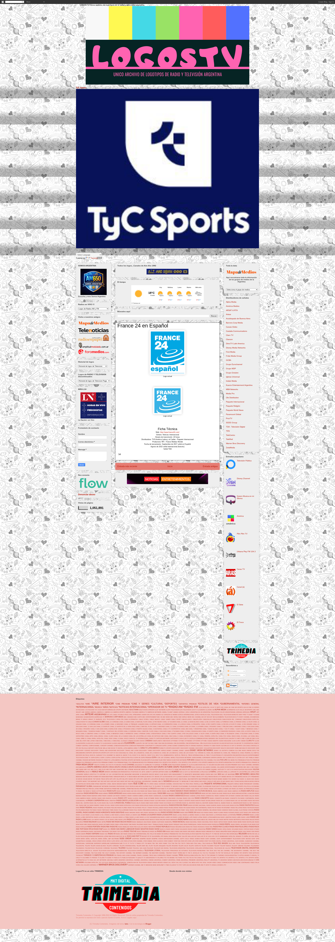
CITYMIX (181, 741)
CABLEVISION (216, 719)
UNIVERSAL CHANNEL (133, 860)
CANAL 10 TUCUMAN (169, 722)
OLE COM (138, 783)
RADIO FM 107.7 (142, 807)
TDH (176, 843)
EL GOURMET (108, 755)
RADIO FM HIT (212, 807)
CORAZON (158, 745)
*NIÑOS (105, 707)
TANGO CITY (140, 843)
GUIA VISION (196, 767)
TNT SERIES (235, 853)
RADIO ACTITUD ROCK (99, 791)
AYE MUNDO (157, 714)
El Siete (240, 605)
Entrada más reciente (127, 466)
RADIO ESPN (115, 805)
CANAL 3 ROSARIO (210, 726)
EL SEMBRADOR (166, 755)
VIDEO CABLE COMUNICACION (222, 862)
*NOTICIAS (113, 707)
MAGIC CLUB (159, 774)
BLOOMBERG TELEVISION (224, 717)
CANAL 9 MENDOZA (112, 733)
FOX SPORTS (163, 762)
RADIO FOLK (133, 810)
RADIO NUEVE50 (93, 824)
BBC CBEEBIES (129, 717)
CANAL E (175, 736)
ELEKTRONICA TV (218, 755)
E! (114, 753)
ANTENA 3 (182, 712)
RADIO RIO (189, 826)
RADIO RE (114, 826)
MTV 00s (116, 779)
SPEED (99, 841)
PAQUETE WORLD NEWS (235, 784)
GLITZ (191, 764)
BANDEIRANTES (89, 717)
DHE (109, 748)
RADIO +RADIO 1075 (210, 788)
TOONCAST (79, 855)
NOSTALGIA (82, 784)
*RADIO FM (190, 706)
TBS (153, 843)
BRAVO (85, 719)
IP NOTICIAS (135, 772)
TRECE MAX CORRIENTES (157, 855)
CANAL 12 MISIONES (117, 724)
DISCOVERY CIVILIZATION (203, 748)
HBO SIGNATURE (118, 769)
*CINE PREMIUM (122, 704)
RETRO (249, 834)
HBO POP (109, 769)
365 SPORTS (239, 707)
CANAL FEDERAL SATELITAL (209, 736)
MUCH (168, 779)
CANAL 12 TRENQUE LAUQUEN (134, 724)
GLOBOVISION (198, 764)
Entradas (233, 671)
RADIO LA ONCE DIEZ (202, 815)
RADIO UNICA (170, 831)
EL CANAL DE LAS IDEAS (168, 753)
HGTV (147, 769)
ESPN (93, 757)
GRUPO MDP (152, 767)
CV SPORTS (238, 745)
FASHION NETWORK (89, 760)
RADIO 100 (227, 788)
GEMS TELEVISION (174, 764)
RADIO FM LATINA (236, 807)
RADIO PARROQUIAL (190, 824)
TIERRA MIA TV (182, 853)
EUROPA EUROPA (216, 757)
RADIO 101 (235, 788)
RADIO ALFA (111, 791)
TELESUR (150, 848)
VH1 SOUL (203, 862)
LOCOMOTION (116, 774)
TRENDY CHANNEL (172, 855)
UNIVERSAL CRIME (174, 860)
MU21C (163, 779)
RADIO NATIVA (218, 822)
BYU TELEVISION (109, 719)
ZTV (225, 865)
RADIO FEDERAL (86, 807)
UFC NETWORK (101, 860)
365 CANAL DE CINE (227, 707)
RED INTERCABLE (232, 834)
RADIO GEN (193, 810)
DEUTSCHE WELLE (101, 748)
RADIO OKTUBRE (104, 824)
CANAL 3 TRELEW (222, 726)
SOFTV (182, 838)
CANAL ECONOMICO (185, 736)
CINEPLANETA (157, 741)
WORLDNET (160, 865)
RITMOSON (92, 836)
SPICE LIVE (119, 841)
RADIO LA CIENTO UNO (133, 815)
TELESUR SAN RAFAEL (161, 848)
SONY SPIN (255, 838)
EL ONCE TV (149, 755)
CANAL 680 (184, 729)
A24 (244, 707)
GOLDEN (211, 764)
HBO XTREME (128, 769)
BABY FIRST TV (244, 714)
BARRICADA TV (99, 717)
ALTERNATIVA (231, 709)
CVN (244, 745)
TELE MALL (198, 843)
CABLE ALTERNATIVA (131, 719)
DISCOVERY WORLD (159, 750)
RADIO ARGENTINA (91, 793)
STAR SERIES (199, 841)
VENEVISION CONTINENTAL (117, 862)
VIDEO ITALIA (254, 862)
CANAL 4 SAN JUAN (248, 726)
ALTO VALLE (240, 709)
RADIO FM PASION (249, 807)
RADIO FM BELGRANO (171, 807)
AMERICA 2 (100, 712)
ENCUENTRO (228, 755)
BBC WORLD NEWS (185, 717)
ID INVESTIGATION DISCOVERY (242, 769)
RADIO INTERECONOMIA (170, 812)
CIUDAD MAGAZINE (225, 741)
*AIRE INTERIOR (102, 703)
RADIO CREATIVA (110, 800)
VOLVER (86, 865)
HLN (166, 769)
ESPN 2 (97, 757)
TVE (187, 857)
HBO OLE (87, 769)
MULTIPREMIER (203, 779)
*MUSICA (98, 707)
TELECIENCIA (254, 843)
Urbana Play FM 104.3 (246, 551)
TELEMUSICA (80, 848)
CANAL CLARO (108, 736)
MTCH (108, 779)
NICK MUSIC (226, 781)
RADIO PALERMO (137, 824)
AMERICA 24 (109, 712)
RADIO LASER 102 (166, 817)
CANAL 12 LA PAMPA (103, 724)
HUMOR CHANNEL (211, 769)
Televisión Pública (244, 461)
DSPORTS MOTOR (92, 753)
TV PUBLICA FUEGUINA (127, 857)
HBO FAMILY (255, 767)
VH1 (177, 862)
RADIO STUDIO (254, 829)
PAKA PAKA (189, 784)
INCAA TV (88, 772)
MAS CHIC (214, 774)
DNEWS (249, 750)
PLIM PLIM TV (216, 786)
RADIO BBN (162, 793)
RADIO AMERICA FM (234, 791)
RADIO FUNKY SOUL (182, 810)
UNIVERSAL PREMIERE (188, 860)
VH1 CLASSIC (183, 862)
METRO (85, 776)
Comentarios (234, 675)
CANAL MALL (255, 736)
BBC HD (159, 717)
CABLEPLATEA (197, 719)
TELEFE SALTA (183, 845)
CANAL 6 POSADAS (124, 729)
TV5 (165, 857)
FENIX (106, 760)
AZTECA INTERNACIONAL (186, 714)
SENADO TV (240, 836)
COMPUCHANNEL (94, 745)
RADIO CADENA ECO (177, 795)
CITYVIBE (204, 741)
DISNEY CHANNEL (172, 750)
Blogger (148, 924)
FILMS (160, 760)
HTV (203, 769)
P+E (184, 784)
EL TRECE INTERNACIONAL (195, 755)
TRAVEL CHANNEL (143, 855)
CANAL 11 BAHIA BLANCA (191, 722)
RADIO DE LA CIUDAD (223, 800)
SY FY (127, 843)
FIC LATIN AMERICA (114, 760)
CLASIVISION (106, 743)
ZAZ (187, 865)
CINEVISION (166, 741)
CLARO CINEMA (241, 741)
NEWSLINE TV (186, 781)
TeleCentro (230, 435)
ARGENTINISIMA (230, 712)
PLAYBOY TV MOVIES (171, 786)
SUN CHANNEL (240, 841)
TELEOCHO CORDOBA (102, 848)
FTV (98, 764)
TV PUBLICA (116, 857)
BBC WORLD (174, 717)
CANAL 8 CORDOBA (130, 731)
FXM (123, 764)
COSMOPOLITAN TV (184, 745)
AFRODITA (151, 709)
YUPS (184, 865)
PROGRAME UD (145, 788)
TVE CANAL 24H (199, 857)
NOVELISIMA (90, 784)
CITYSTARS (196, 741)
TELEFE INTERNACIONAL (128, 845)
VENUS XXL (167, 862)
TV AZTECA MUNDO (243, 855)
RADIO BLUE (227, 793)
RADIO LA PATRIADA (215, 815)
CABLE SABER (166, 719)
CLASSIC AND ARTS (117, 743)
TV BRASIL (253, 855)
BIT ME (212, 717)
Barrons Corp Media (234, 323)
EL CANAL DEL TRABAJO (229, 753)
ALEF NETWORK (160, 709)
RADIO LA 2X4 (90, 815)
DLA (236, 750)
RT (148, 836)
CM (143, 743)
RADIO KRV (247, 812)
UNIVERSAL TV (215, 860)
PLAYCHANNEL (183, 786)
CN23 (152, 743)
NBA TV (160, 781)
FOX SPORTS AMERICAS (207, 762)
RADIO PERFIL (224, 824)
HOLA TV (171, 769)
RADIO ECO (163, 803)
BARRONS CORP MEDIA (114, 717)
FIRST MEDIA (167, 760)
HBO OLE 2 (94, 769)
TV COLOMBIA (84, 857)
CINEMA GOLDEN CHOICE (136, 741)
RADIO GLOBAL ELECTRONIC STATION (241, 810)
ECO (117, 753)
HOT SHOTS (198, 769)
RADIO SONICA (211, 829)
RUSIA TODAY (177, 836)
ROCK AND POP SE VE (119, 836)
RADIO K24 (200, 812)
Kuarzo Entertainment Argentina (239, 385)
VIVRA (78, 865)
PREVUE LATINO (93, 788)
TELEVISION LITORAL (152, 850)
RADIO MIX (110, 822)
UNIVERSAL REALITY (203, 860)
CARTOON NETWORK (163, 738)
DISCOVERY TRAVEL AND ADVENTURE (103, 750)
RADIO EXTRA (234, 805)
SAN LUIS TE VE (202, 836)
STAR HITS (184, 841)
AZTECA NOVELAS (201, 714)
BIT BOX (207, 717)
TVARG (180, 857)
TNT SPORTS (243, 853)
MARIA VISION (205, 774)
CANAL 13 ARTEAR (150, 724)
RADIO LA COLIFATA (148, 815)
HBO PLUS (102, 769)
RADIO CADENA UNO (237, 795)
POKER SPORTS (238, 786)
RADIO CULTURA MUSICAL (169, 800)
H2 (201, 767)
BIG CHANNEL (196, 717)
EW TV (225, 757)
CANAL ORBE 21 (81, 738)
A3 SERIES (255, 707)
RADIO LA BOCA (120, 815)
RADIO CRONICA (144, 800)
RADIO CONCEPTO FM (232, 798)
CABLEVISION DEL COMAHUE (232, 719)
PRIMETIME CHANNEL (119, 788)
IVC (140, 772)
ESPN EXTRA (116, 757)
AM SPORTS (249, 709)
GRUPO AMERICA (94, 767)
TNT (219, 853)
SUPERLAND (105, 843)
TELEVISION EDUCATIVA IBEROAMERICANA (113, 850)
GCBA (228, 360)
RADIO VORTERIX (92, 834)
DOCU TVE (255, 750)
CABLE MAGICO (155, 719)
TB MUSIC (148, 843)
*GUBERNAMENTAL (230, 704)
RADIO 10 (221, 788)
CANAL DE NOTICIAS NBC (155, 736)
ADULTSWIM (133, 709)
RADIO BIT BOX (207, 793)
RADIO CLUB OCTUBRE (146, 798)
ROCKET (144, 836)
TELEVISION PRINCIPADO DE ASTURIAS (174, 850)
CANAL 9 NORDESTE (126, 733)
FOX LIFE (223, 760)
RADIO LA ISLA (177, 815)
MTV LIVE (151, 779)
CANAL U (116, 738)
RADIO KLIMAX (218, 812)
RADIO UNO (179, 831)
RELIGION (243, 834)
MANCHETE (188, 774)
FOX (202, 760)
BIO (203, 717)
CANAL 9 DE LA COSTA (243, 731)
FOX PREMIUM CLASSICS (89, 762)
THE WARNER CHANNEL (140, 853)
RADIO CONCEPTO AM (217, 798)
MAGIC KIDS (168, 774)
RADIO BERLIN (195, 793)
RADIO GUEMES (89, 812)
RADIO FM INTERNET (223, 807)
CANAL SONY (108, 738)
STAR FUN (177, 841)
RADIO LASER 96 (178, 817)
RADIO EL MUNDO (220, 803)
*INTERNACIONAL (85, 707)
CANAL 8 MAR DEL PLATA (145, 731)
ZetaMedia (230, 448)
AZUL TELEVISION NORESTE (228, 714)
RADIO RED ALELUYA (136, 826)
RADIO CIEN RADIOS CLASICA (107, 798)
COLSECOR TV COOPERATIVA (243, 743)
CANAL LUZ (246, 736)
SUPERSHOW (114, 843)
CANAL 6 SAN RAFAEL (155, 729)
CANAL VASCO (124, 738)
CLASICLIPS (90, 743)
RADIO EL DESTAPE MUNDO (205, 803)
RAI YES (179, 834)
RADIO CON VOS (188, 798)
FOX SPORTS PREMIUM (239, 762)
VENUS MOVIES (157, 862)
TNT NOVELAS (225, 853)
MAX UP (224, 774)
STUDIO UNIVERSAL (228, 841)
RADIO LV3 (131, 819)
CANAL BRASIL (98, 736)
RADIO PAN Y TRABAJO (151, 824)
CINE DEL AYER (81, 741)
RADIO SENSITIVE (142, 829)
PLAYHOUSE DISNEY (195, 786)
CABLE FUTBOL (144, 719)
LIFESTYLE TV (94, 774)
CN (149, 743)
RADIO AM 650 (121, 791)
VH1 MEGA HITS (194, 862)
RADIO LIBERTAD (226, 817)
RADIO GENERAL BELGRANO (207, 810)
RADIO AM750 (157, 791)
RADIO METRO (224, 819)
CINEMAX (148, 741)
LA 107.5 (185, 772)
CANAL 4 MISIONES (235, 726)
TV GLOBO (101, 857)
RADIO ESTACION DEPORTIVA (159, 805)
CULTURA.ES (225, 745)
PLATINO (145, 786)
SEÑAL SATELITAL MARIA (94, 838)
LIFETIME (102, 774)
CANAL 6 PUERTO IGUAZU (139, 729)
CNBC (156, 743)
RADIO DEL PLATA (95, 803)
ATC (108, 714)
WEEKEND (149, 865)
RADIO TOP (108, 831)
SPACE (94, 841)
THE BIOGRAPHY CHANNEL (240, 850)
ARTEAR (89, 714)
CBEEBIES (211, 738)
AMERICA (93, 712)
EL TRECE (182, 755)
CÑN (201, 743)
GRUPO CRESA (108, 767)
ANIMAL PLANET (167, 712)
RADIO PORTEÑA (93, 826)
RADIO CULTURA (155, 800)
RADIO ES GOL (105, 805)
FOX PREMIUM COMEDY (106, 762)
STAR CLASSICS (158, 841)
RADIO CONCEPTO (202, 798)
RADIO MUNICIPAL (166, 822)
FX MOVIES (118, 764)
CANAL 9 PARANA (139, 733)
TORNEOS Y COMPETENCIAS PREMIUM (99, 855)
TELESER (129, 848)
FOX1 (249, 762)
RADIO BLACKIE (217, 793)
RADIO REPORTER (150, 826)
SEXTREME (115, 838)
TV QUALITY (139, 857)
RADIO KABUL (208, 812)
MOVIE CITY (150, 776)
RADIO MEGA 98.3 (202, 819)
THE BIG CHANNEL (223, 850)
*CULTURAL (157, 704)
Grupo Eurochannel (234, 364)
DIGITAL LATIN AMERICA (125, 748)
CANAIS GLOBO (99, 722)
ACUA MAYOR (102, 709)
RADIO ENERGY (95, 805)
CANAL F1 (196, 736)
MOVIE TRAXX (100, 779)
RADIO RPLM (88, 829)
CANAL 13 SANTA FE (102, 726)
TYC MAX (213, 857)
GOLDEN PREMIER (231, 764)
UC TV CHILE (89, 860)
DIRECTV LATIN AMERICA (150, 748)
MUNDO (220, 779)
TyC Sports (81, 88)
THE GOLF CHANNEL (109, 853)
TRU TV (204, 855)
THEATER (169, 853)
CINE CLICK (255, 738)
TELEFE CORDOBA (113, 845)
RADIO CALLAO (249, 795)
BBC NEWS (166, 717)
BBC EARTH (138, 717)
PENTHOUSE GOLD (122, 786)
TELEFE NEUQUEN (159, 845)
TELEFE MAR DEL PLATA (144, 845)
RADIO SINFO (170, 829)
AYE (151, 714)
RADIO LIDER (245, 817)
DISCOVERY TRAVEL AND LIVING (128, 750)
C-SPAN (117, 719)
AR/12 (188, 712)
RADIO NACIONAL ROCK (205, 822)
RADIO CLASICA (133, 798)
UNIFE (116, 860)
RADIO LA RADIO (242, 815)
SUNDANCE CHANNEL (252, 841)
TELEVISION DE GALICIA (222, 848)
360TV (219, 707)
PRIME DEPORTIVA (105, 788)
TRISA (181, 855)
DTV (108, 753)
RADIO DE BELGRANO (208, 800)
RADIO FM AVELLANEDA (156, 807)
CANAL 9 (182, 731)
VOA (81, 865)
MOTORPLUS (142, 776)
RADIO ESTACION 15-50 (127, 805)
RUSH (170, 836)
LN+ (110, 774)
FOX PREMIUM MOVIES (136, 762)
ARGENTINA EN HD (196, 712)
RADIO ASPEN (127, 793)
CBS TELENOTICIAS (221, 738)
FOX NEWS (230, 760)
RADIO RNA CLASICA (221, 826)
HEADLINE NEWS (139, 769)
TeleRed (229, 439)
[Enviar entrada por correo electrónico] (119, 454)
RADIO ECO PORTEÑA (174, 803)
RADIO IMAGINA (130, 812)
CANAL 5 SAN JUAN (97, 729)
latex (126, 924)
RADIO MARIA (183, 819)
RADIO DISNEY (154, 803)
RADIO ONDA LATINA (117, 824)
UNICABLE (110, 860)
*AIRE (87, 704)
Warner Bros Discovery (235, 443)
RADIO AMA (165, 791)
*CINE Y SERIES (140, 704)
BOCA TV (236, 717)
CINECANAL (99, 741)
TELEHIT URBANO (237, 845)
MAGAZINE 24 (136, 774)
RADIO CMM (159, 798)
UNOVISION (244, 860)
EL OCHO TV (134, 755)
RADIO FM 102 (132, 807)
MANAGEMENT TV (178, 774)
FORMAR (197, 760)
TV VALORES (159, 857)
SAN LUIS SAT (192, 836)
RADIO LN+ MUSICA (93, 819)
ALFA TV (194, 709)
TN (216, 853)
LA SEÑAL (212, 772)
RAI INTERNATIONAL (140, 834)
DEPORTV (91, 748)
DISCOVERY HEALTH (219, 748)
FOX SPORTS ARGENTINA (223, 762)
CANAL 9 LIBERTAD (86, 733)
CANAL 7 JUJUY (235, 729)
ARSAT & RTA (232, 310)
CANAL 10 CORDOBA (112, 722)
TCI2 (169, 843)
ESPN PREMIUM (146, 757)
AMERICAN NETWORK (154, 712)
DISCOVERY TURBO (145, 750)
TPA (115, 855)
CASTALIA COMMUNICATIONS (198, 738)
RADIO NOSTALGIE (248, 822)
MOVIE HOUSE (83, 779)
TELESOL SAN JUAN (139, 848)
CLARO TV (250, 741)
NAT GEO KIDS (109, 781)
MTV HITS (137, 779)
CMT (146, 743)
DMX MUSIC (242, 750)
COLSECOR (215, 743)
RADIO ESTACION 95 (142, 805)
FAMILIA (251, 757)
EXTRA (239, 757)
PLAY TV (151, 786)
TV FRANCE (93, 857)
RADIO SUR (92, 831)
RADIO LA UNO (134, 817)
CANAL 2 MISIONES (158, 726)
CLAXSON (129, 743)
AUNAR (144, 714)
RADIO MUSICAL (179, 822)
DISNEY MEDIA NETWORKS (201, 750)
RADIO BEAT (171, 793)
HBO (244, 767)
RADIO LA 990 (109, 815)
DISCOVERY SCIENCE (83, 750)
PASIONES (112, 786)
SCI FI (217, 836)
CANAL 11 (179, 722)
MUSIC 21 (243, 779)
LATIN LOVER (254, 772)
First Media (230, 352)
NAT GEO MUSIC (119, 781)
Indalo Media (231, 381)
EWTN (229, 757)
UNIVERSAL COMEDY (161, 860)
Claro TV (229, 335)
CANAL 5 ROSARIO (84, 729)
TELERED (122, 848)
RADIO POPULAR (81, 826)
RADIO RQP (98, 829)
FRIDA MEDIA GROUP (85, 765)
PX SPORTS (170, 788)
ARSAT (253, 712)
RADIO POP (255, 824)
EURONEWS (206, 757)
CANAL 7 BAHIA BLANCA (210, 729)
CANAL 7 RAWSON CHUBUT (92, 731)
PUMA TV (163, 788)
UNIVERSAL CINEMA (147, 860)
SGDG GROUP (125, 839)
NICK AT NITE (212, 781)
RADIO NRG (83, 824)
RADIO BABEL (152, 793)
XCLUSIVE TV (173, 865)
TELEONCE (114, 848)
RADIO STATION (244, 829)
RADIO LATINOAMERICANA (211, 817)
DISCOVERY (176, 748)
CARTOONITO (174, 738)
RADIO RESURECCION (178, 826)
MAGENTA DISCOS (148, 774)
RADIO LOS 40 (104, 819)
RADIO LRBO (114, 819)
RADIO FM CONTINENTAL (199, 807)
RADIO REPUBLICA (163, 826)
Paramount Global (233, 414)
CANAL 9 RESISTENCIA (153, 733)
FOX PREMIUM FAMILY (121, 762)
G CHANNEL (130, 764)
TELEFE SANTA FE (195, 845)
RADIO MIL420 (250, 819)
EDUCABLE (122, 753)
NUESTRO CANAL (105, 784)
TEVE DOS (213, 850)
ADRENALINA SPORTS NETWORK (118, 709)
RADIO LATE (189, 817)
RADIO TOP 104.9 (118, 831)
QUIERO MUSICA (180, 788)
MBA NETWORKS (242, 774)
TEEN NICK (190, 843)
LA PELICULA (204, 772)
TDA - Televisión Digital (235, 427)
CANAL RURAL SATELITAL (95, 738)
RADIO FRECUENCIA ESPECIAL (148, 810)
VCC (100, 862)
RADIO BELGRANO (182, 793)
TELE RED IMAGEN (220, 843)
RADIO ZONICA (128, 834)
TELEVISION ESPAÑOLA (136, 850)
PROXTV (153, 788)
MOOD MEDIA (133, 776)
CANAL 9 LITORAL (100, 733)
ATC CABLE (114, 714)
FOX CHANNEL (208, 760)
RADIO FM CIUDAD (185, 807)
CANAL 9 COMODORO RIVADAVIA (225, 731)
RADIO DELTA (136, 803)
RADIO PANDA (163, 824)
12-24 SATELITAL (204, 707)
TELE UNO (232, 843)
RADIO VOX (104, 834)
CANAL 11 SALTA (247, 722)
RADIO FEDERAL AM (99, 807)
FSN (95, 764)
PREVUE (85, 788)
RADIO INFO (140, 812)
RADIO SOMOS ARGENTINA (197, 829)
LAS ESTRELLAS (244, 772)
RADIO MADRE (140, 819)
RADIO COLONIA (176, 798)
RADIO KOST (239, 812)
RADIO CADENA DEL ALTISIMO (158, 795)
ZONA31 (214, 865)
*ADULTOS (80, 704)
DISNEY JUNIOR (184, 750)
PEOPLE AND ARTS (136, 786)
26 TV (214, 707)
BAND (257, 714)
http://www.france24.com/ (169, 432)
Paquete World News (234, 410)
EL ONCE (142, 755)
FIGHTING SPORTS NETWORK (130, 760)
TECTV (183, 843)
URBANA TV (251, 860)
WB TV (143, 865)
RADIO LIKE (254, 817)
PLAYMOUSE (207, 786)
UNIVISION (236, 860)
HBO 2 (249, 767)
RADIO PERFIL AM (236, 824)
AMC (254, 709)
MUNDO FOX (227, 779)
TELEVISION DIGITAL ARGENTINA (245, 848)
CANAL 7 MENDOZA (247, 729)
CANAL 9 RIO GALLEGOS (185, 733)
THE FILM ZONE (96, 853)
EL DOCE (91, 755)
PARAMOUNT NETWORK (101, 786)
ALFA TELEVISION (185, 709)
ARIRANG (239, 712)
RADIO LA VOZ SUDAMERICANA (150, 817)
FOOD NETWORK (181, 760)
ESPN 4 (108, 757)
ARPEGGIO (246, 712)
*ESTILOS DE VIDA (208, 704)
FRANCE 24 (255, 762)
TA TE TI (133, 843)
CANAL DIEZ (168, 736)
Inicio (170, 466)
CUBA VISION (216, 745)
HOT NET (191, 769)
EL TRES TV (208, 755)
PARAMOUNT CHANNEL (251, 784)
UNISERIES (121, 860)
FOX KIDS (217, 760)
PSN (158, 788)
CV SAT (231, 745)
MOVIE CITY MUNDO (219, 776)
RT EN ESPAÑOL (155, 836)
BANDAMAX (79, 717)
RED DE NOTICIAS (220, 834)
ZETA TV (208, 865)
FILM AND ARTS (146, 760)
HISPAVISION (154, 769)
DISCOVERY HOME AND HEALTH (237, 748)
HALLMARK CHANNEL (210, 767)
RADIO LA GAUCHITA (164, 815)
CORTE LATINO (167, 745)
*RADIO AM (175, 706)
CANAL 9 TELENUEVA (227, 733)
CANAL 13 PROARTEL (193, 724)
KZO (181, 772)
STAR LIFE (191, 841)
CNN (159, 743)
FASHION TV (100, 760)
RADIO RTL (106, 829)
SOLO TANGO (189, 838)
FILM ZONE (154, 760)
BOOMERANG (254, 717)
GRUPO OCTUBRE (165, 767)
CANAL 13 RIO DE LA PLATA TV (226, 724)
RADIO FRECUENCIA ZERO (167, 810)
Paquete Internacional (235, 402)
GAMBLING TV (149, 764)
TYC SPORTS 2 (230, 857)
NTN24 (97, 784)
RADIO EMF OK (84, 805)
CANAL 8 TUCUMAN (173, 731)
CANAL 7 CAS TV (224, 729)
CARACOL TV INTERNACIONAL (139, 738)
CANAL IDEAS (231, 736)
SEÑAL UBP (107, 838)
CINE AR (248, 738)
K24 (170, 772)
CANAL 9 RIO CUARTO (169, 733)
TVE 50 (191, 857)
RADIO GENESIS (222, 810)
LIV (107, 774)
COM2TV (256, 743)
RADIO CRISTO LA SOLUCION (127, 800)
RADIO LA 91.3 (100, 815)
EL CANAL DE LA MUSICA (151, 753)
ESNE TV (87, 757)
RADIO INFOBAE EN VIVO (152, 812)
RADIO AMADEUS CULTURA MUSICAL (198, 791)
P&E (180, 784)
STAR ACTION (128, 841)
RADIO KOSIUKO (229, 812)
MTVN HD (157, 779)
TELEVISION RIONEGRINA (197, 850)
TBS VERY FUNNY (161, 843)
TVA (176, 857)
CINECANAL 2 (107, 741)
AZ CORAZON (165, 714)
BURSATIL (99, 719)
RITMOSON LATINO (102, 836)
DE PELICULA (83, 748)
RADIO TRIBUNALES (143, 831)
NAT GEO (101, 781)
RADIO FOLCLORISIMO (121, 810)
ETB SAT (160, 757)
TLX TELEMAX (210, 853)
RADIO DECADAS (253, 800)
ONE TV (146, 784)
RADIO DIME (145, 803)
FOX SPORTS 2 (183, 762)
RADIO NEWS (237, 822)
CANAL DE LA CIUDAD (121, 736)
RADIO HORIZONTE (103, 812)
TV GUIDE (108, 857)
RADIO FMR (101, 810)
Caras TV (241, 569)
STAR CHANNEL (138, 841)
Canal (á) (241, 587)
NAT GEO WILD (130, 781)
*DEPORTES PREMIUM (187, 704)
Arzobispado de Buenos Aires (238, 318)
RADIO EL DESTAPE (188, 803)
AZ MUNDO (174, 714)
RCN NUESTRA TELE (198, 834)
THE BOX (253, 850)
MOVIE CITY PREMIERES (235, 776)
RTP (162, 836)
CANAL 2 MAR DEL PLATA (144, 726)
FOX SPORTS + (173, 762)
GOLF (239, 764)
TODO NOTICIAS (254, 853)
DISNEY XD (217, 750)
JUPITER (155, 772)
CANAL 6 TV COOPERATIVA (171, 729)
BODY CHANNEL (244, 717)
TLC (201, 853)
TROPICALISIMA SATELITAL (192, 855)
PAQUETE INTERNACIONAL (215, 784)
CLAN (233, 741)
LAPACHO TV (234, 772)
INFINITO (107, 772)
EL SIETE (175, 755)
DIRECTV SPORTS (166, 748)
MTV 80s (122, 779)
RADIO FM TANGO (91, 810)
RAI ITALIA (150, 834)
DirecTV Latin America (235, 343)
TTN (208, 855)
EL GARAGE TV (99, 755)
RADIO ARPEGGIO (115, 793)
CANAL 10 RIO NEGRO (155, 722)
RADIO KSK (255, 812)
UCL (95, 860)
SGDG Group (231, 423)
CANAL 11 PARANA (235, 722)
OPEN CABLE (153, 784)
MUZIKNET (94, 781)
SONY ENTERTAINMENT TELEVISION (229, 838)
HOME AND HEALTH (180, 769)
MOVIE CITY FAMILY (189, 776)
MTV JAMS (143, 779)
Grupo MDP (231, 368)
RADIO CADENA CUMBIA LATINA (138, 795)
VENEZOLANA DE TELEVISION (137, 862)
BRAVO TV (91, 719)
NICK (201, 781)
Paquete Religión (233, 406)
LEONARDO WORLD (82, 774)
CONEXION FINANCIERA (136, 745)
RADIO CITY (122, 798)
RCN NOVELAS (187, 834)
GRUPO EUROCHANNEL (137, 767)
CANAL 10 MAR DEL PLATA (138, 722)
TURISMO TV (214, 855)
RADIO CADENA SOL (207, 795)
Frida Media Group (234, 356)
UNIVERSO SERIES (226, 860)
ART (257, 712)
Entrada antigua (210, 466)
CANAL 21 (168, 726)
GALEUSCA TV (139, 764)
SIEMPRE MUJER (145, 838)
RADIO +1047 (190, 788)
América (240, 516)
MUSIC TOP (86, 781)
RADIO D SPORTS (184, 800)
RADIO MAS (192, 819)
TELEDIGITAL (80, 845)
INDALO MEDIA (98, 772)
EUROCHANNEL (197, 757)
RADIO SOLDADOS (181, 829)
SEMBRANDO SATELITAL (227, 836)
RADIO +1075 (199, 788)
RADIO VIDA (251, 831)
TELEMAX (247, 845)
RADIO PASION (202, 824)
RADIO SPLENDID (232, 829)
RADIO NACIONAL (191, 822)
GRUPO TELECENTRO (182, 767)
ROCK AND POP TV (134, 836)
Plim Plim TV (242, 534)
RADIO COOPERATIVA (96, 800)
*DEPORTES (170, 704)
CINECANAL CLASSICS (120, 741)
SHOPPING (135, 838)
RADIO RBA (105, 826)
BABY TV (252, 714)
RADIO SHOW (154, 829)
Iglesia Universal (233, 377)
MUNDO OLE (236, 779)
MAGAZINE (128, 774)
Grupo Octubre (232, 373)
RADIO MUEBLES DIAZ (139, 822)
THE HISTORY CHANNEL (124, 853)
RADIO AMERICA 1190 (220, 791)
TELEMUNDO (255, 845)
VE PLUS (105, 862)
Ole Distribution (232, 398)
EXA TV (234, 757)
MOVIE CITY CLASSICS (175, 776)
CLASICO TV (98, 743)
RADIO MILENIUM (90, 822)
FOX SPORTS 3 (194, 762)
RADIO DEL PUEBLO (124, 803)
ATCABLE (121, 714)
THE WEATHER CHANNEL (157, 853)
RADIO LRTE (122, 819)
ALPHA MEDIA (220, 710)
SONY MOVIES (246, 838)
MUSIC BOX (251, 779)
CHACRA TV (232, 738)
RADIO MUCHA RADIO (123, 822)
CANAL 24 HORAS (178, 726)
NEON (174, 781)
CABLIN (90, 722)
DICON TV (114, 748)
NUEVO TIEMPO (127, 784)
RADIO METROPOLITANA (237, 819)
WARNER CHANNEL (134, 865)
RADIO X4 (111, 834)
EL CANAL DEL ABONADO (212, 753)
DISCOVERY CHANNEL (187, 748)
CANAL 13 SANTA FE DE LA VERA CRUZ (122, 726)
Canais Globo (231, 327)
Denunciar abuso (86, 494)
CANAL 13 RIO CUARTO (208, 724)
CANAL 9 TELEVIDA (241, 733)
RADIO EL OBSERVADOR (234, 803)
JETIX (143, 772)
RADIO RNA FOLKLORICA (239, 826)
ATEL (130, 714)
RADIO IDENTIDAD (118, 812)
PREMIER (79, 788)
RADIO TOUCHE (130, 831)
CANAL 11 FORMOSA (222, 722)
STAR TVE (207, 841)
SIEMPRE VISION (157, 838)
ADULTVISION (143, 709)
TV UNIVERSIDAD (149, 857)
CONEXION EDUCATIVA (121, 745)
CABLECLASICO (187, 719)
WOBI (154, 865)
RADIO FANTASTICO (247, 805)
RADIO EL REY (247, 803)
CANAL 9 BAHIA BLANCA (194, 731)
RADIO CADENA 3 (121, 795)
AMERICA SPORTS (119, 712)
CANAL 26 (187, 726)
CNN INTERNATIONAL (192, 743)
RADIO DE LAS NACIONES (239, 800)
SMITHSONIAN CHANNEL (171, 838)
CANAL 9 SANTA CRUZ (212, 733)
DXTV (112, 753)
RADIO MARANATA (172, 819)
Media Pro (230, 393)
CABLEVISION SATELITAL (250, 719)
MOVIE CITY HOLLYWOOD (204, 776)
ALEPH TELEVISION (172, 709)
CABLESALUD (207, 719)
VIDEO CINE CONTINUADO (241, 862)
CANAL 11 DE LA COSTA (207, 722)
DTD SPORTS (102, 753)
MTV (111, 779)
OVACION (176, 784)
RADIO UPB (186, 831)
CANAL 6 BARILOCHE (110, 729)
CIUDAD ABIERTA (212, 741)
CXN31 (248, 745)
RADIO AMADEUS (176, 791)
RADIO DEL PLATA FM (109, 803)
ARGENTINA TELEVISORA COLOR (214, 712)
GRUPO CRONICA (121, 767)
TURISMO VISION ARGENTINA (227, 855)
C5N (122, 719)
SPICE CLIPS (111, 841)
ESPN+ (154, 757)
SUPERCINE (89, 843)
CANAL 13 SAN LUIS (89, 726)
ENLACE (245, 755)
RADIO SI (163, 829)
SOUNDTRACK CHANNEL (84, 841)
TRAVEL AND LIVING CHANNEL (126, 855)
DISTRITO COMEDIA (228, 750)
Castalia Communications (236, 331)
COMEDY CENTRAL (82, 745)
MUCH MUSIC (174, 779)
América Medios (232, 306)
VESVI (173, 862)
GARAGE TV (158, 764)
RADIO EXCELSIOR (223, 805)
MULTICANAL (183, 779)
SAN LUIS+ (211, 836)
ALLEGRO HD (209, 709)
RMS (110, 836)
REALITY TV (210, 834)
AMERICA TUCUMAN (131, 712)
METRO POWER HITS (95, 776)
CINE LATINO (90, 741)
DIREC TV (137, 748)
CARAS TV (152, 738)
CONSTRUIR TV (150, 745)
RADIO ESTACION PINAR (178, 805)
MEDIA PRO (254, 774)
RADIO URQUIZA (232, 831)
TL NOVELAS (195, 853)
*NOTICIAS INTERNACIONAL (132, 707)
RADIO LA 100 (80, 815)
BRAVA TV (79, 719)
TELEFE (87, 845)
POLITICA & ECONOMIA (251, 786)
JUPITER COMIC (163, 772)
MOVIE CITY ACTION (161, 776)
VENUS (149, 862)
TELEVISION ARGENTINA (177, 848)
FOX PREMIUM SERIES (151, 762)
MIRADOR (117, 776)
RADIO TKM (100, 831)
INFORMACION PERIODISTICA (120, 772)
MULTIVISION (213, 779)
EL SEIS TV (157, 755)
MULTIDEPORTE (193, 779)
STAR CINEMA (147, 841)
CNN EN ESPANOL (167, 743)
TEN (228, 431)
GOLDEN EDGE (220, 764)
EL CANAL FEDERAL (244, 753)
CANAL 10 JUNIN (124, 722)
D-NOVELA (254, 745)
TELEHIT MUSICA (225, 845)
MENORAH (79, 776)
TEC (179, 843)
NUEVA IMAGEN (117, 784)
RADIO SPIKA (222, 829)
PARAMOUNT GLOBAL (84, 786)
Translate (94, 258)
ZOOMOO (220, 865)
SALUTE (184, 836)
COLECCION (207, 743)
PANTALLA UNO (199, 784)
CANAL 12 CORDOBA (89, 724)
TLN (204, 853)
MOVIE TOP (92, 779)
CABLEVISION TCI (81, 722)
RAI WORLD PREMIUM (168, 834)
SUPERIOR (97, 843)
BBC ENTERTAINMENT (150, 717)
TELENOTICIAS (90, 848)
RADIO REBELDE (123, 826)
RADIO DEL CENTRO (82, 803)
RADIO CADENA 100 (108, 795)
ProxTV (229, 418)
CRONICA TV (207, 745)
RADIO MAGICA (150, 819)
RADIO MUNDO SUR (153, 822)
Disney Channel (243, 478)
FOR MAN (190, 760)
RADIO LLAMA (81, 819)
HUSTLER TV (222, 769)
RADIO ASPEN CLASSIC (139, 793)
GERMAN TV (185, 764)
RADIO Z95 (119, 834)
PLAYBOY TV (159, 786)
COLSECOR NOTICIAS (226, 743)
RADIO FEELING (112, 807)
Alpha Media (231, 302)
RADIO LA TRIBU (123, 817)
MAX (219, 774)
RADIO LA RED (254, 815)
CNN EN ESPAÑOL (179, 743)
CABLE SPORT (176, 719)
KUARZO (175, 772)
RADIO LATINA (197, 817)
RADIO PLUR (247, 824)
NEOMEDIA (167, 781)
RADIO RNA (209, 826)
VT (97, 865)
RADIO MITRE (101, 822)
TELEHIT (217, 845)
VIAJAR (209, 862)
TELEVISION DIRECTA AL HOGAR (87, 850)
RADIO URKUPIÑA (221, 831)
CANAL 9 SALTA (199, 733)
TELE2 (238, 843)
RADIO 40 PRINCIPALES (247, 788)
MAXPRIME (231, 774)
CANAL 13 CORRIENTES (165, 724)
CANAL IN (239, 736)
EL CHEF (254, 753)
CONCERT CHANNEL (106, 745)
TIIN (189, 853)
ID (231, 769)
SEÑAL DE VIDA (249, 836)
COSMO (174, 745)
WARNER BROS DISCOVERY (113, 865)
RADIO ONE (128, 824)
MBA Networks (232, 389)
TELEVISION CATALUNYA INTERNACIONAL (200, 848)
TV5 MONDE (171, 857)
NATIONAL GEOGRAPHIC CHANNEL (146, 781)
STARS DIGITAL (216, 841)
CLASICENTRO (80, 743)
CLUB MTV (138, 743)
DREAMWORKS (81, 753)
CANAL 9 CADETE (208, 731)
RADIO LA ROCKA (99, 817)
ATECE (126, 714)
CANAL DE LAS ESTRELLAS (138, 736)
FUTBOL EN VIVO (105, 764)
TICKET (174, 853)
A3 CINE (249, 707)
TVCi (184, 857)
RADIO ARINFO (103, 793)
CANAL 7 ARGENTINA (195, 729)
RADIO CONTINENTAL (247, 798)
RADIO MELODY (214, 819)
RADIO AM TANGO (146, 791)
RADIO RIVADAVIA (199, 826)
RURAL (166, 836)
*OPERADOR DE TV (157, 707)
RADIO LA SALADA (112, 817)
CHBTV (238, 738)
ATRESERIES (137, 714)
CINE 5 (243, 738)
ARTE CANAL (80, 714)
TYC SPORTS (221, 857)
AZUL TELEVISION (213, 714)
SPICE (104, 841)
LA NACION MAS (194, 772)
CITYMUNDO (188, 741)
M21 (123, 774)
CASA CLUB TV (184, 738)
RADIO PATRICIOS (213, 824)
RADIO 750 (81, 791)
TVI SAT (207, 857)
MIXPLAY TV (124, 776)
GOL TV (205, 764)
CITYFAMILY (174, 741)
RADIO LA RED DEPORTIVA (84, 817)
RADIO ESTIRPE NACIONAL (197, 805)
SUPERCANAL (80, 843)
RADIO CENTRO (91, 798)
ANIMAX (175, 712)
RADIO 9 (88, 791)
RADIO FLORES (122, 807)
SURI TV (122, 843)
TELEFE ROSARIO (172, 845)
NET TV (178, 781)
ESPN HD (137, 757)
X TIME (166, 865)
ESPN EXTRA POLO (127, 757)
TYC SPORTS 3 (240, 857)
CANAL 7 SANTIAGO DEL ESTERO (112, 731)
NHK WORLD (195, 781)
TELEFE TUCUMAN (207, 845)
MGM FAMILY (109, 776)
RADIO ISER (184, 812)
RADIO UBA (161, 831)
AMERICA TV (143, 712)
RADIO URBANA (196, 831)
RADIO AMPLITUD (247, 791)
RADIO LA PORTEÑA (229, 815)
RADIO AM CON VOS (133, 791)
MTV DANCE (129, 779)
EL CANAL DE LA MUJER (135, 753)
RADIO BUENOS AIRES (94, 795)
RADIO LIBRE (236, 817)
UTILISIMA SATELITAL (91, 862)
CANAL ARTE (89, 736)
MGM (103, 776)
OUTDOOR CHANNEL (165, 784)
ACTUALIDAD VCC (92, 709)
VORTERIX (92, 865)
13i (211, 707)
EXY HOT (245, 757)
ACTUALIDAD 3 (81, 709)
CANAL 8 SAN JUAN (160, 731)
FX (113, 764)
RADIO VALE (242, 831)
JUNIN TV (149, 772)
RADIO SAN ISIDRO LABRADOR (123, 829)
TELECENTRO (245, 843)
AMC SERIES (86, 712)
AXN (148, 714)
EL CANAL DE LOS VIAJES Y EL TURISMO (190, 753)
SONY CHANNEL (210, 838)
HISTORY (161, 769)
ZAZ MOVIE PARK (194, 865)
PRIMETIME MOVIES (133, 788)
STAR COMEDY (168, 841)
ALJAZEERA (201, 709)
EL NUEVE (117, 755)
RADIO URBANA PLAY (208, 831)
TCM (172, 843)
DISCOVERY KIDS (253, 748)
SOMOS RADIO (200, 838)
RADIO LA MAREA (188, 815)
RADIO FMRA (109, 810)
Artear (228, 314)
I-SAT (228, 769)
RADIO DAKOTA (196, 800)
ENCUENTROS (237, 755)
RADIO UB (153, 831)
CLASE (257, 741)
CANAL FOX (222, 736)
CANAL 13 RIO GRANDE (244, 724)
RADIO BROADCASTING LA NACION (243, 793)
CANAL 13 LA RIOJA (179, 724)
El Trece (240, 622)
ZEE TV (203, 865)
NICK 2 (205, 781)
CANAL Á (251, 733)
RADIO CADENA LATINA (192, 795)
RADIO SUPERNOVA (82, 831)
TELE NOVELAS (207, 843)
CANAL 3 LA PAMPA (197, 726)
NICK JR (219, 781)
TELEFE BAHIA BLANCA (98, 845)
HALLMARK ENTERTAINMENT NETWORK (230, 767)
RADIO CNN (167, 798)
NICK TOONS (235, 781)
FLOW (173, 760)
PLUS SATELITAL (226, 786)
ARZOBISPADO (100, 714)
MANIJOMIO (196, 774)
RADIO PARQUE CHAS (176, 824)
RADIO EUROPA (211, 805)
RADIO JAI (192, 812)
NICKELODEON (244, 781)
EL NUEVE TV (125, 755)
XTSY (180, 865)
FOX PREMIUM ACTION (242, 760)
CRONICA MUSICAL (197, 745)
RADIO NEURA (228, 822)
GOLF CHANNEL (247, 764)
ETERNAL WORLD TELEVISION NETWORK (177, 757)
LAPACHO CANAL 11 (223, 772)
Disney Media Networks (235, 348)
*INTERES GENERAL (250, 704)
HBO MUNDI (79, 769)
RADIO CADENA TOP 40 (222, 795)
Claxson (229, 339)
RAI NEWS (157, 834)
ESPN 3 (103, 757)
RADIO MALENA (160, 819)
